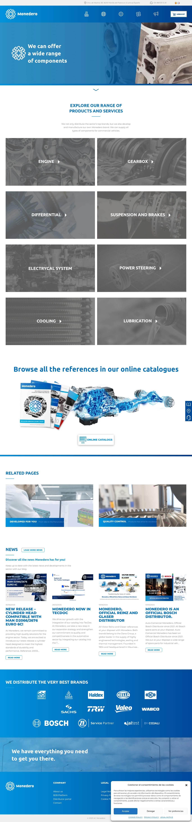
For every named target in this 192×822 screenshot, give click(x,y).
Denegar (151, 811)
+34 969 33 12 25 (159, 3)
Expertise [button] (142, 14)
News (159, 14)
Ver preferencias (175, 811)
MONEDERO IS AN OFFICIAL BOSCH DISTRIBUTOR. (162, 613)
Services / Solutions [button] (125, 14)
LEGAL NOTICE (166, 817)
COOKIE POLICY (135, 817)
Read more (14, 657)
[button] (186, 784)
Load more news (33, 550)
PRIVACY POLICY (151, 817)
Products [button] (107, 14)
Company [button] (90, 14)
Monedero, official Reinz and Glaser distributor (118, 615)
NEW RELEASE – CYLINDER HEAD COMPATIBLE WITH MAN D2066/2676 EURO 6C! (23, 616)
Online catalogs (99, 439)
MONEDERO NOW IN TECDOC (71, 611)
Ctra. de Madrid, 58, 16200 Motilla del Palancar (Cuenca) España (113, 3)
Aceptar (125, 811)
